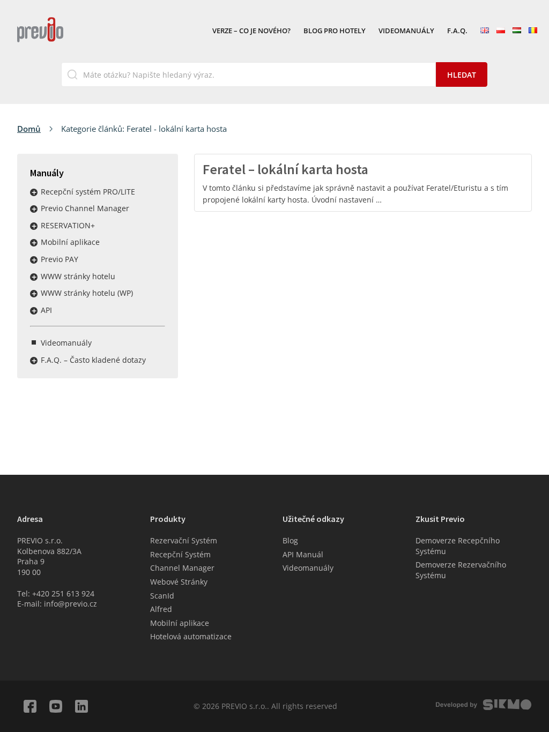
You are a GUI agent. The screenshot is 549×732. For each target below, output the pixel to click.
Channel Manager (182, 568)
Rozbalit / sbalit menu (34, 192)
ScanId (162, 596)
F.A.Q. (457, 31)
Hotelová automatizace (191, 636)
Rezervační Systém (183, 540)
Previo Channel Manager (85, 208)
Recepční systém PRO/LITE (88, 191)
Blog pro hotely (334, 31)
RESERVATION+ (68, 225)
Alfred (161, 609)
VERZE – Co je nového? (251, 31)
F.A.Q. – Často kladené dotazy (93, 360)
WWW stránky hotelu (78, 276)
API (46, 310)
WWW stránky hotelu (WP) (87, 293)
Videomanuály (406, 31)
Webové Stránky (178, 582)
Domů (29, 128)
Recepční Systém (180, 554)
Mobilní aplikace (70, 242)
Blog (290, 540)
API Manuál (303, 554)
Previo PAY (59, 259)
